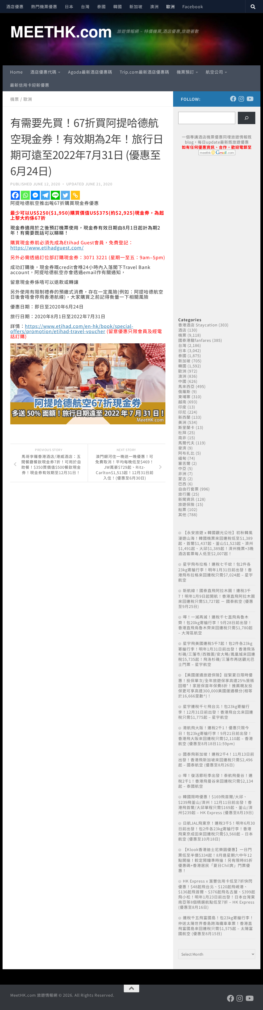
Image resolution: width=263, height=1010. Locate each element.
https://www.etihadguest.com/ (47, 247)
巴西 (182, 483)
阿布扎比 (186, 453)
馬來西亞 (186, 386)
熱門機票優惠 (44, 6)
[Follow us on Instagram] (241, 99)
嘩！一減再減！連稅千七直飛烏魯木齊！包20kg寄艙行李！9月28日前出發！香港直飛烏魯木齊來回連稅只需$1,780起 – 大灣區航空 (215, 624)
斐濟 (182, 448)
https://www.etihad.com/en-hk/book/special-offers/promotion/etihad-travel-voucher (71, 328)
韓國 (117, 6)
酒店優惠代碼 (43, 72)
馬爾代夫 (186, 442)
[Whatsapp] (25, 195)
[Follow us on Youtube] (250, 99)
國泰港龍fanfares (194, 340)
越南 (182, 401)
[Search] (246, 118)
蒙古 (182, 478)
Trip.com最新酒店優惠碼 (144, 72)
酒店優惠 (15, 6)
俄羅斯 (184, 391)
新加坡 (136, 6)
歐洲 (170, 6)
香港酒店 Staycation (198, 324)
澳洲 (154, 6)
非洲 (182, 473)
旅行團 (184, 494)
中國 (182, 381)
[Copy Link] (75, 195)
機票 (14, 99)
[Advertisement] (216, 198)
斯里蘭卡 (186, 427)
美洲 (182, 422)
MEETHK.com (61, 31)
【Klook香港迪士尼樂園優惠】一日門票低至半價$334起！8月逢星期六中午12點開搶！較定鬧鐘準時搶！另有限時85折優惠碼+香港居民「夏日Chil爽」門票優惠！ (215, 860)
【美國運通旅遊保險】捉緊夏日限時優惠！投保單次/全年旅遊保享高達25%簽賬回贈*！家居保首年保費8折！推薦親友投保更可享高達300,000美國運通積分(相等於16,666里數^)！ (216, 685)
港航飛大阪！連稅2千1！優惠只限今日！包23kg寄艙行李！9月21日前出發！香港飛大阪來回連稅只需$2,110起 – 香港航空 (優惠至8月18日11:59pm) (215, 735)
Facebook (192, 6)
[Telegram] (45, 195)
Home (16, 72)
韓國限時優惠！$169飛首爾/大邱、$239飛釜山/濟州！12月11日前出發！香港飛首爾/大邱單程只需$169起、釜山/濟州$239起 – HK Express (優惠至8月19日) (216, 804)
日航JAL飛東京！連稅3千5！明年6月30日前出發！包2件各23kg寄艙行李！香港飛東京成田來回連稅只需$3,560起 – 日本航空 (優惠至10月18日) (216, 831)
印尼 (182, 412)
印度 (182, 406)
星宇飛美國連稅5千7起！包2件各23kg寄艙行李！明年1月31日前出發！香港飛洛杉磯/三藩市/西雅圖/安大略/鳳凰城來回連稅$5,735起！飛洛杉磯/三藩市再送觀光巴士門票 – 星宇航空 (216, 654)
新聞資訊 (186, 499)
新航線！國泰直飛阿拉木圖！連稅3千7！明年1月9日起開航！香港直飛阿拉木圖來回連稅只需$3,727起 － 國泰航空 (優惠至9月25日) (216, 598)
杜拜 (182, 432)
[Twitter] (65, 195)
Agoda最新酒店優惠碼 (90, 72)
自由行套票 (188, 489)
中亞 (182, 468)
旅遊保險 (186, 504)
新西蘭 (184, 417)
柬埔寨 (184, 396)
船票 (182, 509)
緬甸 (182, 458)
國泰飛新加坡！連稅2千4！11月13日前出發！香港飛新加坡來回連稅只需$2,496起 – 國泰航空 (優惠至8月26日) (216, 759)
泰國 (101, 6)
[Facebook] (15, 195)
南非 (182, 437)
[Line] (55, 195)
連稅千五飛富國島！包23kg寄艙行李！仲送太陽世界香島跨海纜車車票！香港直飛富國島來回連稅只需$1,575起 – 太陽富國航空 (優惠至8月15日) (216, 925)
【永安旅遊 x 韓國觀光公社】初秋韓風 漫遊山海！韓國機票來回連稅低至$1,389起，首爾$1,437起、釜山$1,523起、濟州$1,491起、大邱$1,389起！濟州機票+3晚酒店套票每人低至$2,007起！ (216, 543)
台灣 (85, 6)
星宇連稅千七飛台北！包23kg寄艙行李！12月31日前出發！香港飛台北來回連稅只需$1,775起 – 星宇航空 (215, 712)
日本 (69, 6)
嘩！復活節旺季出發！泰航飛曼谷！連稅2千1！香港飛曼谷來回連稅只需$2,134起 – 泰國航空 (215, 781)
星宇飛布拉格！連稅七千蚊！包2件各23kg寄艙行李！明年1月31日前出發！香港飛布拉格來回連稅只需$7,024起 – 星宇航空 (215, 572)
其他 (182, 514)
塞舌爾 (184, 463)
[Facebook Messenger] (35, 195)
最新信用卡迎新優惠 (29, 85)
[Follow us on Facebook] (233, 99)
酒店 (182, 330)
